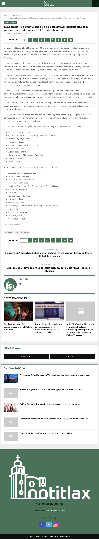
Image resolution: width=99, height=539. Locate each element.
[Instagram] (56, 524)
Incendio (8, 232)
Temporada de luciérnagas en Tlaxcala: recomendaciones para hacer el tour (55, 375)
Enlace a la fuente (11, 224)
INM (16, 232)
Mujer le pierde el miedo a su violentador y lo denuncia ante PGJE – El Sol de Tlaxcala (48, 328)
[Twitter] (49, 524)
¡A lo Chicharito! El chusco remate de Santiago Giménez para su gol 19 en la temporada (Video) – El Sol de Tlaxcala (80, 329)
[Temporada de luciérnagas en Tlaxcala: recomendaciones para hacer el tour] (11, 378)
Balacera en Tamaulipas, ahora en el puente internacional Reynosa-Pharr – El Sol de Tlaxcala (49, 254)
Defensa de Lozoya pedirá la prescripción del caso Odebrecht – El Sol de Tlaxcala (49, 269)
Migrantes (25, 232)
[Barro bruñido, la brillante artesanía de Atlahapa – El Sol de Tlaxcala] (11, 436)
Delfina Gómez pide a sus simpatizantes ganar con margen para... (50, 404)
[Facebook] (42, 524)
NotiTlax (10, 34)
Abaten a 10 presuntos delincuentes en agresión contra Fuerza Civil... (52, 389)
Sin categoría (10, 22)
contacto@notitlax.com (55, 510)
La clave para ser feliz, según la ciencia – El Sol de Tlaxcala (18, 327)
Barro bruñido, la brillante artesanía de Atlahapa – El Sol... (47, 433)
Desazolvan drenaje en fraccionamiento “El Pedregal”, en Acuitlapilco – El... (55, 418)
